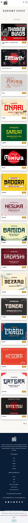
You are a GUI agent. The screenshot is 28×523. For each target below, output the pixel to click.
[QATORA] (14, 381)
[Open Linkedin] (17, 502)
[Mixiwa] (14, 157)
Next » (25, 423)
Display (14, 463)
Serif (14, 458)
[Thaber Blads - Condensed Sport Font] (14, 32)
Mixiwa (3, 167)
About (14, 476)
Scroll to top (27, 441)
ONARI (3, 118)
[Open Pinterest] (22, 502)
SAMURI (4, 142)
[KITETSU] (14, 406)
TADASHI (4, 267)
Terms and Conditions (14, 484)
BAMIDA (4, 242)
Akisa (3, 93)
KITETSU (4, 416)
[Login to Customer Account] (26, 2)
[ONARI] (14, 107)
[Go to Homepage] (5, 5)
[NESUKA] (14, 207)
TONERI (4, 317)
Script (14, 466)
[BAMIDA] (14, 232)
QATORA (4, 391)
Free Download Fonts (14, 489)
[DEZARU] (14, 281)
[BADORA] (14, 182)
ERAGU (3, 341)
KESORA (4, 366)
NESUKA (4, 217)
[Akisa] (14, 82)
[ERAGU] (14, 331)
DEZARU (4, 292)
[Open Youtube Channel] (14, 502)
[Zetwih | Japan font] (14, 57)
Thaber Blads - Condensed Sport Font (10, 43)
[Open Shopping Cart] (23, 2)
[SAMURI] (14, 132)
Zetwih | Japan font (7, 68)
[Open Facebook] (6, 502)
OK (14, 520)
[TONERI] (14, 306)
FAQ (14, 481)
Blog (14, 479)
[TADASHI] (14, 256)
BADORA (4, 192)
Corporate (14, 468)
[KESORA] (14, 356)
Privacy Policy (14, 487)
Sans (14, 460)
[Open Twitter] (19, 502)
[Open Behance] (11, 502)
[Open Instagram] (8, 502)
